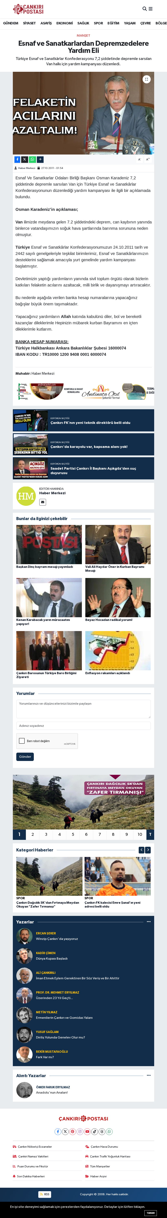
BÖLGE (161, 23)
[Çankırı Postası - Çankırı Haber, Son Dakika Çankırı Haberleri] (28, 9)
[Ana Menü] (151, 9)
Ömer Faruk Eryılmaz (53, 1087)
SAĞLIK (83, 23)
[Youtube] (87, 1131)
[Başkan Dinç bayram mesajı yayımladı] (49, 544)
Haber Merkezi (26, 168)
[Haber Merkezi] (26, 496)
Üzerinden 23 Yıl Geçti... (54, 998)
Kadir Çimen (45, 953)
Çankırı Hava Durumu (104, 1146)
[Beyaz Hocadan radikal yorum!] (118, 597)
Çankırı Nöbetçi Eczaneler (35, 1146)
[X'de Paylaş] (24, 159)
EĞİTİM (113, 23)
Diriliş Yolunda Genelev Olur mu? (60, 1037)
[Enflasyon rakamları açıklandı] (118, 650)
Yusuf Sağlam (47, 1032)
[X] (65, 1131)
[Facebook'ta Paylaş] (17, 159)
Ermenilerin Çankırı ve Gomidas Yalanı (64, 1018)
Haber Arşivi (98, 1176)
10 (140, 835)
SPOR (98, 23)
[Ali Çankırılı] (24, 975)
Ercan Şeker (46, 933)
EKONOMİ (64, 23)
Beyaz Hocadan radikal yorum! (108, 620)
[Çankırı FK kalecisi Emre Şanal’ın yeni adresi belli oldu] (118, 876)
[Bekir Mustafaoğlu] (24, 1054)
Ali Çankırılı (45, 972)
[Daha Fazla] (40, 159)
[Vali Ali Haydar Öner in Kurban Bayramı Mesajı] (118, 544)
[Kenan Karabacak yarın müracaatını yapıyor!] (49, 597)
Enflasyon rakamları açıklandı (107, 673)
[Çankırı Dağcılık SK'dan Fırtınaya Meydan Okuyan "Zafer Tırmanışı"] (49, 876)
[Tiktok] (94, 1131)
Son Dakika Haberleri (31, 1176)
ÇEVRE (145, 23)
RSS (46, 1194)
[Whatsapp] (109, 1131)
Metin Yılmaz (46, 1012)
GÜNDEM (10, 23)
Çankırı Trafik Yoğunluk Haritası (110, 1156)
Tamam (151, 1213)
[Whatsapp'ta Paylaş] (32, 159)
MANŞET (83, 35)
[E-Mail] (42, 502)
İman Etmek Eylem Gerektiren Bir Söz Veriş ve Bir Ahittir (77, 978)
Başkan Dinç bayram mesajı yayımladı (44, 566)
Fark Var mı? (45, 1057)
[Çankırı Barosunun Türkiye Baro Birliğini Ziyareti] (49, 650)
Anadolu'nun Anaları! (52, 1092)
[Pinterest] (72, 1131)
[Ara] (145, 9)
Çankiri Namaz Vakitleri (33, 1156)
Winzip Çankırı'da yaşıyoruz (57, 939)
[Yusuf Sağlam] (24, 1034)
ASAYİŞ (46, 23)
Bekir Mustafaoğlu (52, 1051)
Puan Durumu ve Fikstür (33, 1166)
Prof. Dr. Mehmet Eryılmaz (57, 992)
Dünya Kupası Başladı (52, 958)
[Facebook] (58, 1131)
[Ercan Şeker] (24, 936)
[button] (141, 850)
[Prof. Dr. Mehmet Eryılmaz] (24, 995)
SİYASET (29, 23)
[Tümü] (149, 922)
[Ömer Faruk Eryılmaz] (24, 1090)
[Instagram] (80, 1131)
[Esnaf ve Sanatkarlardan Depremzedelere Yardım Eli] (83, 113)
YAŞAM (129, 23)
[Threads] (102, 1131)
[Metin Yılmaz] (24, 1015)
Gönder (25, 757)
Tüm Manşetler (100, 1166)
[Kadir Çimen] (24, 956)
